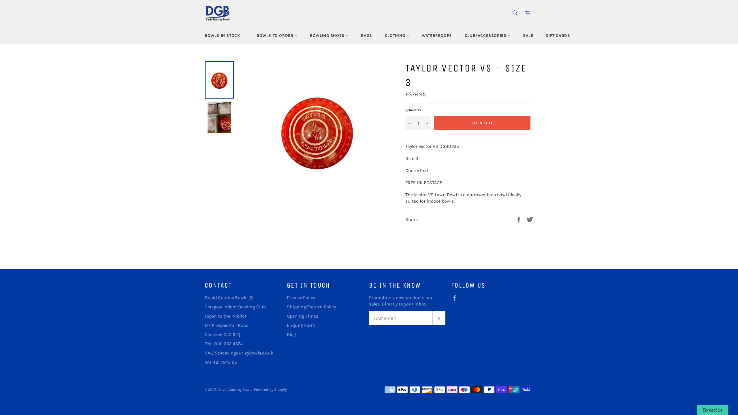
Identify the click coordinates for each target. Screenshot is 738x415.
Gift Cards (558, 35)
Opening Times (302, 316)
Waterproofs (437, 35)
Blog (291, 334)
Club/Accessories (486, 35)
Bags (366, 35)
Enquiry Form (301, 325)
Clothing (395, 35)
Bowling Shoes (328, 35)
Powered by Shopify (270, 389)
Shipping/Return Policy (311, 307)
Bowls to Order (276, 35)
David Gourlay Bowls (235, 389)
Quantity (413, 110)
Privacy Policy (301, 297)
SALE (528, 35)
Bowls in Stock (223, 35)
